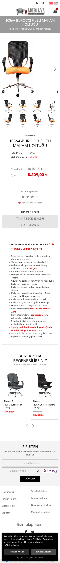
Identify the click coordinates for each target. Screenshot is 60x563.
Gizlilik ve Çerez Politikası (31, 558)
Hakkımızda (8, 491)
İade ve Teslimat (39, 498)
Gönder (30, 478)
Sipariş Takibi (8, 505)
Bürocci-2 (30, 135)
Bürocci (7, 401)
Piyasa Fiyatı (16, 169)
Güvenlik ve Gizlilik (41, 505)
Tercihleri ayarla (16, 552)
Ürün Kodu (16, 153)
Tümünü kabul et (43, 552)
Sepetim (6, 512)
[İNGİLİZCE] (55, 3)
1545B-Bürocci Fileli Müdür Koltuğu (42, 406)
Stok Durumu (17, 157)
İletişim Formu (9, 498)
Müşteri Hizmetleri (40, 512)
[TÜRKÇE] (50, 3)
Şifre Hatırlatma (39, 491)
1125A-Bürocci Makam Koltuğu (15, 406)
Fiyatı (13, 175)
